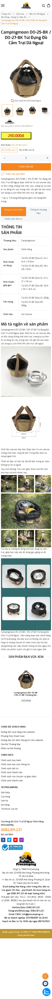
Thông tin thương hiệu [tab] (38, 211)
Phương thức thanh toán (13, 736)
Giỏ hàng (5, 804)
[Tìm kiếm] (43, 5)
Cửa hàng (5, 796)
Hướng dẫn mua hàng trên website (18, 732)
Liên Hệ (4, 800)
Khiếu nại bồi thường (11, 748)
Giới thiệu (5, 792)
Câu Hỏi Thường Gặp (11, 744)
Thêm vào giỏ (26, 166)
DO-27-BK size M (26, 150)
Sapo (32, 935)
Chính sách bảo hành (11, 760)
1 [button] (22, 95)
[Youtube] (15, 840)
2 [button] (25, 95)
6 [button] (31, 95)
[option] (26, 73)
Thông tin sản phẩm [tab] (13, 209)
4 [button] (28, 95)
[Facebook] (3, 840)
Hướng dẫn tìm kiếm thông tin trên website (22, 740)
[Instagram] (21, 840)
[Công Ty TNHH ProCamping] (25, 5)
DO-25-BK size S (9, 150)
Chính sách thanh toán (12, 780)
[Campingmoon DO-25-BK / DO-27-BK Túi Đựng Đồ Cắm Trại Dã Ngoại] (26, 677)
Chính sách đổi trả (10, 768)
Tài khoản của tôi (9, 809)
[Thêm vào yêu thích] (13, 174)
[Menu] (2, 5)
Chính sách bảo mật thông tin (15, 764)
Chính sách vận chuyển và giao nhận (18, 776)
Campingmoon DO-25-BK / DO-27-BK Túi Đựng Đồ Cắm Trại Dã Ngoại (25, 694)
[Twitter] (9, 840)
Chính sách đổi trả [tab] (13, 219)
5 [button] (30, 95)
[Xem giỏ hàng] (48, 5)
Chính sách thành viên (11, 772)
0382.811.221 (11, 830)
